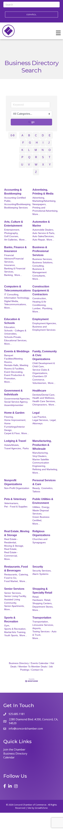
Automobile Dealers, (43, 230)
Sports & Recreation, (15, 629)
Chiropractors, (40, 404)
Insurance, (9, 265)
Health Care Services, (44, 401)
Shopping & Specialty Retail (42, 590)
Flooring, (9, 417)
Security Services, (41, 570)
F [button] (23, 142)
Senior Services (14, 588)
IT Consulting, (11, 294)
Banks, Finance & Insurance (15, 249)
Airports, (36, 628)
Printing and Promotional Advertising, (45, 209)
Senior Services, (13, 593)
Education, (9, 327)
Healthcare (39, 390)
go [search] (32, 122)
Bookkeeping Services (16, 207)
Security (37, 566)
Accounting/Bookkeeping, (17, 204)
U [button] (22, 164)
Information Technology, (17, 298)
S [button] (43, 157)
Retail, (35, 597)
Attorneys (37, 423)
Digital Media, (11, 301)
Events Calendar (39, 663)
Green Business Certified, (40, 519)
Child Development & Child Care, (43, 365)
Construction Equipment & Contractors (40, 290)
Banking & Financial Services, (14, 270)
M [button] (36, 150)
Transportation (41, 617)
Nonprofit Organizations (13, 482)
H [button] (37, 142)
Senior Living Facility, (15, 596)
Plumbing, (47, 308)
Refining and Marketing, (45, 469)
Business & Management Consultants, (39, 272)
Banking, (8, 275)
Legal (35, 412)
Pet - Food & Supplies (15, 506)
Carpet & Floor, (12, 433)
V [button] (29, 164)
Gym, (7, 625)
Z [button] (36, 172)
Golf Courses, (11, 236)
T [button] (49, 157)
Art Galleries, (11, 239)
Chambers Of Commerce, (39, 378)
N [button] (43, 150)
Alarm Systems (40, 574)
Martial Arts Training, (15, 632)
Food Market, (11, 581)
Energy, (46, 507)
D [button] (43, 135)
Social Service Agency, (16, 402)
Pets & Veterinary (15, 499)
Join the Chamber (14, 749)
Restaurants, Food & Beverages (16, 568)
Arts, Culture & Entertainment (13, 223)
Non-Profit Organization (16, 488)
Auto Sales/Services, (43, 236)
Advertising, (38, 198)
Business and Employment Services (43, 328)
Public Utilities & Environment (42, 501)
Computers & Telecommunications (17, 288)
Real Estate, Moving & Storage (16, 533)
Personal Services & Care (44, 482)
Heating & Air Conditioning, (39, 303)
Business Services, (42, 259)
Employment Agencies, (44, 323)
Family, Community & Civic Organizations (44, 355)
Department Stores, (42, 606)
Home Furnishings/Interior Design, (14, 426)
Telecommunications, (15, 304)
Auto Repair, (39, 239)
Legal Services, (40, 420)
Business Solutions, (42, 262)
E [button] (50, 135)
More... (36, 214)
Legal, (53, 420)
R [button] (36, 157)
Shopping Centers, (42, 603)
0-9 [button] (12, 135)
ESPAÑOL (31, 14)
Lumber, (36, 308)
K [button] (22, 150)
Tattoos (36, 491)
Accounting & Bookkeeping (13, 191)
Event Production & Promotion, (14, 377)
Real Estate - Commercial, (11, 554)
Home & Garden (14, 412)
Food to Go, (10, 578)
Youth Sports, (11, 635)
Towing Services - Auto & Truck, (44, 633)
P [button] (22, 157)
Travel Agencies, (13, 448)
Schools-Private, (13, 337)
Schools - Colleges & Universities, (15, 332)
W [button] (36, 164)
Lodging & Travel (15, 440)
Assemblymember (13, 405)
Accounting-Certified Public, (15, 199)
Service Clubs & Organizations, (40, 371)
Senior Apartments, (14, 606)
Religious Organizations (41, 533)
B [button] (29, 135)
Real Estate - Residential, (11, 541)
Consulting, (38, 266)
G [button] (30, 142)
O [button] (50, 150)
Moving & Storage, (14, 546)
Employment (40, 319)
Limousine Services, (43, 625)
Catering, (24, 574)
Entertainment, (12, 230)
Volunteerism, (39, 383)
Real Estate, (10, 549)
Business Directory (19, 663)
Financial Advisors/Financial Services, (14, 258)
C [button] (36, 135)
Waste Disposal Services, (40, 512)
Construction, (39, 298)
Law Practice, (39, 417)
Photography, (11, 233)
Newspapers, (39, 204)
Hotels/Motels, (11, 445)
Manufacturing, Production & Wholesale (42, 444)
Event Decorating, (13, 372)
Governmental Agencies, (17, 398)
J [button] (49, 142)
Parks (26, 448)
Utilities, (36, 507)
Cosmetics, (47, 488)
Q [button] (29, 157)
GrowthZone (41, 807)
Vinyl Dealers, (39, 456)
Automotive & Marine (41, 223)
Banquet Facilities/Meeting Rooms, (13, 358)
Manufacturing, (40, 453)
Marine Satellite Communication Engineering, (40, 462)
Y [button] (50, 164)
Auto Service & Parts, (43, 233)
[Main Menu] (58, 33)
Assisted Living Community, (12, 601)
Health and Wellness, (43, 398)
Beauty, (36, 488)
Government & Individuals (13, 392)
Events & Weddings (16, 351)
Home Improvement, (15, 420)
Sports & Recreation (11, 619)
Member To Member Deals (32, 666)
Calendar (9, 757)
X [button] (43, 164)
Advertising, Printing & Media (42, 191)
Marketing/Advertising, (44, 201)
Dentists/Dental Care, (43, 395)
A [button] (22, 135)
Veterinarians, (11, 503)
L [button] (29, 150)
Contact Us (37, 670)
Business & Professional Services (40, 251)
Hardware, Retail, (41, 600)
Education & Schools (12, 321)
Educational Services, (15, 340)
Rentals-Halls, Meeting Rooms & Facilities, (16, 367)
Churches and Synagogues (39, 541)
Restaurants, (11, 574)
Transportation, (40, 621)
